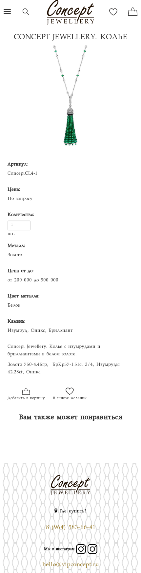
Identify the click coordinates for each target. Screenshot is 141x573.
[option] (70, 103)
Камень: (16, 321)
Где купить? (72, 511)
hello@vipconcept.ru (70, 565)
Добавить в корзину (26, 398)
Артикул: (18, 164)
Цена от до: (20, 271)
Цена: (14, 190)
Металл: (16, 246)
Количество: (21, 215)
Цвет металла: (23, 296)
